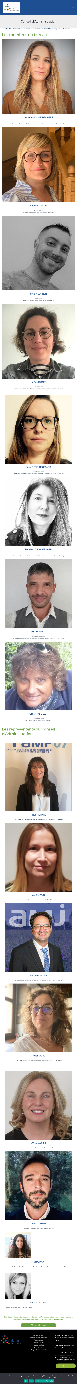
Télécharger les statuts (38, 1325)
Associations (38, 1340)
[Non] (74, 1379)
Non (31, 1381)
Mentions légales (38, 1347)
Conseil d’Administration (38, 1337)
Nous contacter (38, 1342)
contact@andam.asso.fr (66, 1366)
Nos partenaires (38, 1345)
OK (26, 1381)
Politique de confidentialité (38, 1350)
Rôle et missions (38, 1335)
